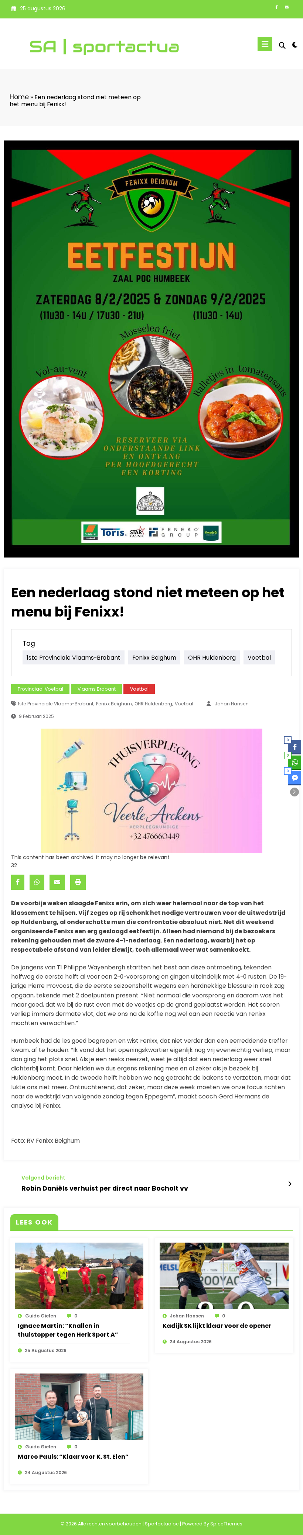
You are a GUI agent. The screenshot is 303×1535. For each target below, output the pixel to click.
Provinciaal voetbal (40, 689)
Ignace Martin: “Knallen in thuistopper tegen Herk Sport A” (68, 1330)
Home (19, 97)
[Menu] (265, 44)
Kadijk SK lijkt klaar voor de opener (217, 1326)
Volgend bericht (43, 1178)
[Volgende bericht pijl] (290, 1184)
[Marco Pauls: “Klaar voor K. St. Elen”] (79, 1406)
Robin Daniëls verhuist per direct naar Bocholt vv (104, 1188)
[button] (294, 792)
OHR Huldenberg (212, 657)
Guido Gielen (40, 1316)
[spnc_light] (294, 45)
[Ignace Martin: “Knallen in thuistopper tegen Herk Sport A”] (79, 1275)
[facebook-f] (276, 7)
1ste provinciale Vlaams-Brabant (73, 657)
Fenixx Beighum (154, 657)
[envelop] (57, 882)
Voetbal (139, 689)
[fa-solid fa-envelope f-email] (287, 7)
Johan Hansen (232, 704)
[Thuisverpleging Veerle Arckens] (151, 790)
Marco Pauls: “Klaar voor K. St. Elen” (73, 1456)
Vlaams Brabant (97, 689)
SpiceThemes (226, 1524)
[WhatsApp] (37, 882)
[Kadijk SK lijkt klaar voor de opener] (224, 1275)
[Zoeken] (282, 45)
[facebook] (17, 882)
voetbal (259, 657)
